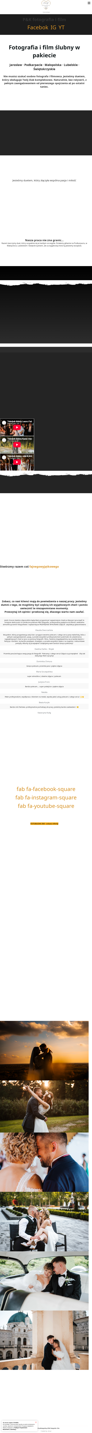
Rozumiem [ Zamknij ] (9, 1429)
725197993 (46, 12)
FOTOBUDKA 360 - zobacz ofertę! (44, 823)
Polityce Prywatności (20, 1427)
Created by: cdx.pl (46, 1431)
